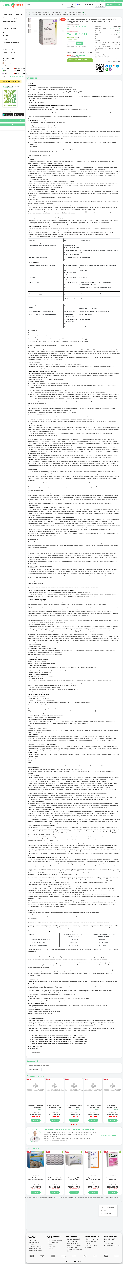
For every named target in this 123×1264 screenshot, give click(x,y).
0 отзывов (79, 26)
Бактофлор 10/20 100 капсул (35, 1178)
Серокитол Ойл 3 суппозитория (35, 1106)
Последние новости (9, 52)
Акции (50, 1245)
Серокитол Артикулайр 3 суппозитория (75, 1106)
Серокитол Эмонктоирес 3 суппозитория (54, 1107)
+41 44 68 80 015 (19, 63)
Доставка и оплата (8, 46)
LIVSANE (5, 35)
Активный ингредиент (11, 42)
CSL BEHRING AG (114, 29)
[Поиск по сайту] (62, 4)
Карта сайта (52, 1247)
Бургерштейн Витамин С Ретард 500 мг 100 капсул (55, 1179)
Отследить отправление (11, 81)
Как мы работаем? (73, 1241)
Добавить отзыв (34, 1069)
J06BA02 (117, 33)
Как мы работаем (8, 49)
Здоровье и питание (9, 28)
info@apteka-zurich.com (16, 77)
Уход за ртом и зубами (36, 1250)
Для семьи (6, 32)
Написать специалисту (109, 1136)
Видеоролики (72, 1247)
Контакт (5, 54)
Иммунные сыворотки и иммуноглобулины (65, 12)
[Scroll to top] (12, 124)
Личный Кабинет (92, 1239)
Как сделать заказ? (73, 1239)
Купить (79, 43)
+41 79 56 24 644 (20, 68)
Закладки (89, 1243)
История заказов (91, 1241)
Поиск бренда (53, 1242)
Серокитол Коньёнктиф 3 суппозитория (95, 1106)
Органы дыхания (93, 1175)
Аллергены (32, 1240)
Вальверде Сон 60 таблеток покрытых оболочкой (74, 1180)
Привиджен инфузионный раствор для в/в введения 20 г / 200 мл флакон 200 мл (57, 14)
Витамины (6, 25)
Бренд (5, 39)
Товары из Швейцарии (10, 11)
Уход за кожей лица (35, 1248)
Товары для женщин (9, 21)
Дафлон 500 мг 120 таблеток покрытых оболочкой (113, 1180)
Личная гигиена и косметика (12, 14)
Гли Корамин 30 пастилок (93, 1178)
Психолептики (74, 1175)
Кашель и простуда (35, 1246)
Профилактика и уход (10, 18)
